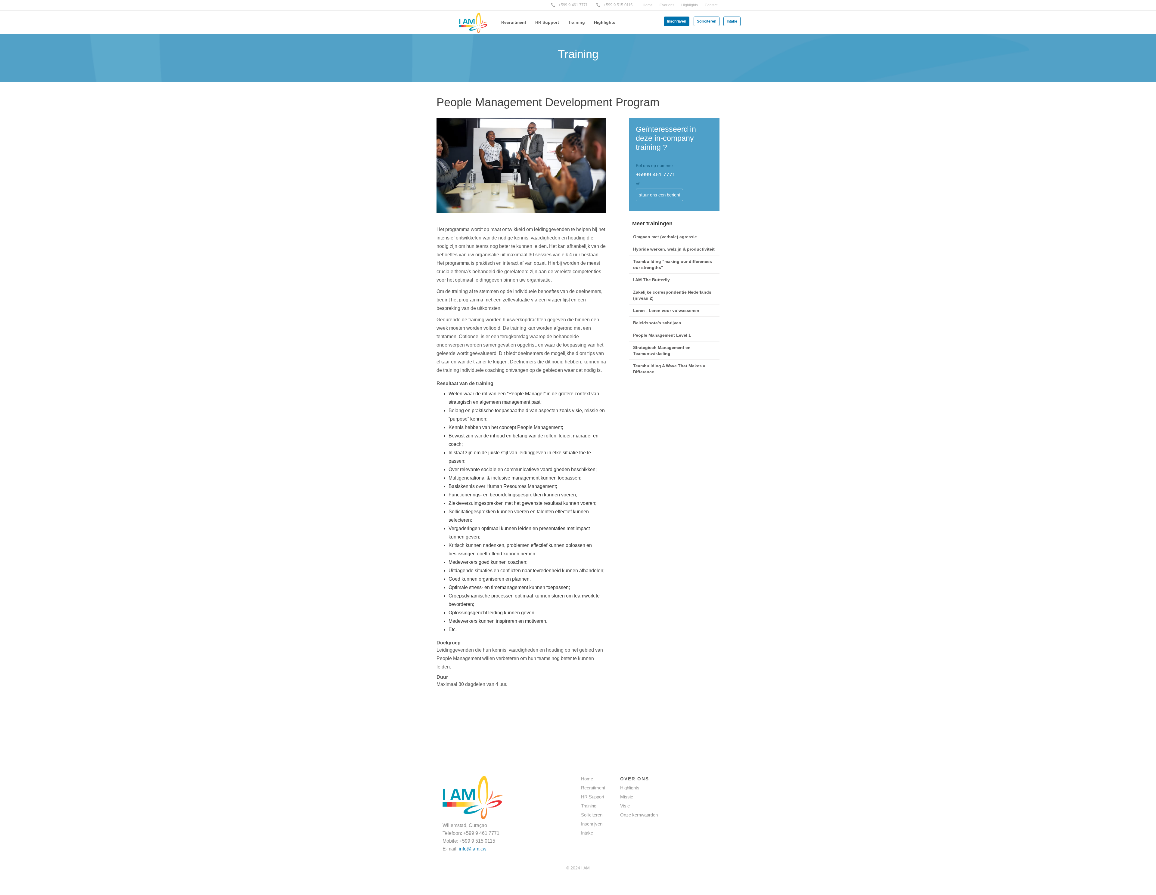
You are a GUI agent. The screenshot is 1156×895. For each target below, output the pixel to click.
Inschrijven (676, 21)
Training (576, 22)
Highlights (689, 5)
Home (648, 5)
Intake (732, 21)
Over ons (667, 5)
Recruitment (513, 22)
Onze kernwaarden (639, 814)
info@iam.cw (472, 848)
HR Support (547, 22)
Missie (626, 796)
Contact (711, 5)
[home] (464, 19)
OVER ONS (634, 778)
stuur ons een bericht (659, 194)
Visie (625, 805)
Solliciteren (706, 21)
